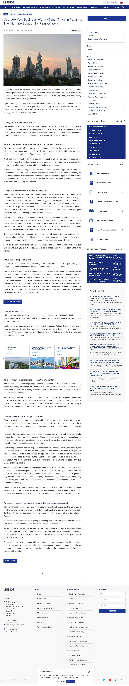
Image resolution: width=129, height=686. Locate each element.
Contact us (10, 561)
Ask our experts (12, 301)
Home (4, 7)
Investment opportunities (50, 7)
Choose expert (82, 7)
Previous (3, 358)
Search (107, 18)
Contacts (104, 7)
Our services (15, 7)
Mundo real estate (30, 7)
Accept (70, 681)
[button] (15, 7)
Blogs (89, 56)
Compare (94, 7)
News (89, 46)
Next (81, 358)
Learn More (60, 681)
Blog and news (68, 7)
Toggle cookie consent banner (89, 672)
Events (89, 29)
